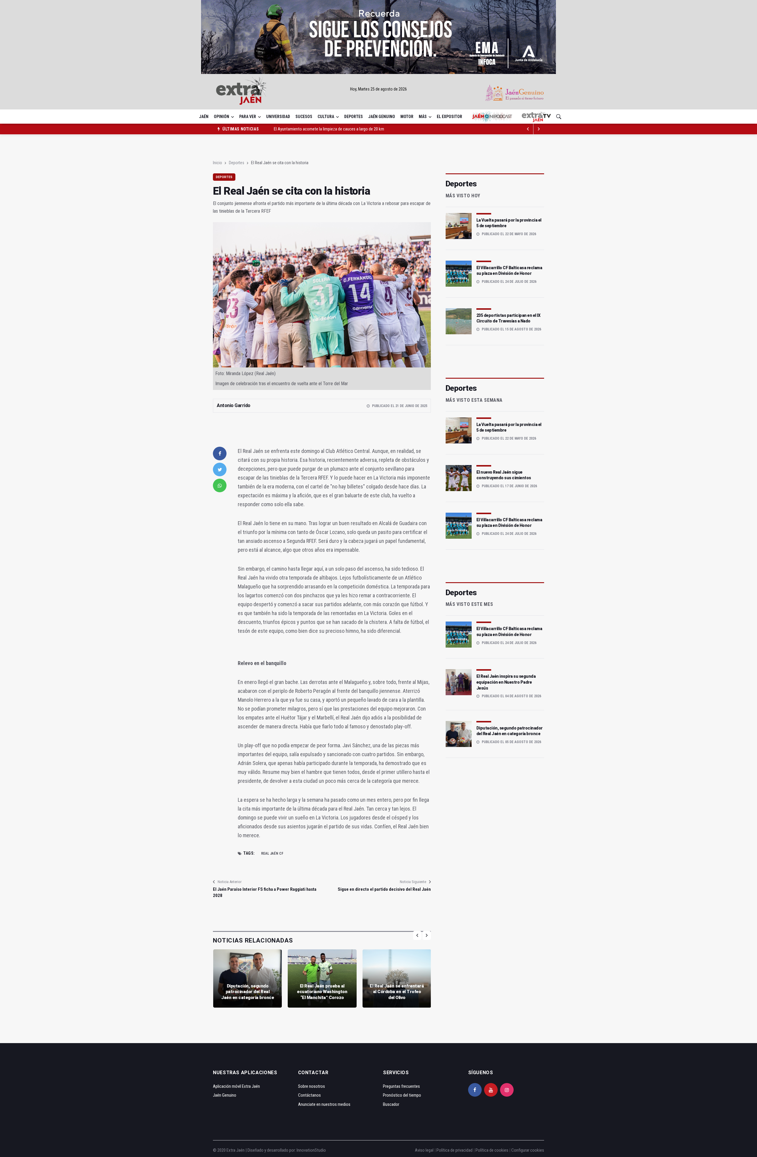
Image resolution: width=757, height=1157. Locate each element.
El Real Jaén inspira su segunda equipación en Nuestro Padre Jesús (506, 682)
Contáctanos (309, 1095)
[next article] (528, 129)
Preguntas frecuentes (401, 1086)
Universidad (278, 116)
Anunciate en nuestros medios (324, 1104)
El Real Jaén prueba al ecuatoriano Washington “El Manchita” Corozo (322, 991)
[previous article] (538, 129)
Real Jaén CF (272, 853)
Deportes (353, 116)
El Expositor (449, 116)
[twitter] (220, 469)
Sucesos (303, 116)
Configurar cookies (527, 1150)
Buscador (391, 1104)
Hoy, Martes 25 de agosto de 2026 (378, 89)
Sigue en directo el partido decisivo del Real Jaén (384, 889)
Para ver (247, 116)
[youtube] (491, 1090)
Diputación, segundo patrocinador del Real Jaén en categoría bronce (247, 991)
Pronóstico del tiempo (402, 1095)
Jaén (203, 116)
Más (423, 116)
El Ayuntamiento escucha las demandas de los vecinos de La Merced (332, 129)
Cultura (326, 116)
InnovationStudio (311, 1150)
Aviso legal (424, 1150)
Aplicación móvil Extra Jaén (236, 1086)
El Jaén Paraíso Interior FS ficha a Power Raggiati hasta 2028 (264, 892)
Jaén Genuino (381, 116)
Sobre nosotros (311, 1086)
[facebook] (220, 453)
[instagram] (507, 1090)
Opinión (221, 116)
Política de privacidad (454, 1150)
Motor (406, 116)
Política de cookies (491, 1150)
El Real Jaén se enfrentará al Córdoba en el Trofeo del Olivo (397, 991)
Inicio (217, 162)
